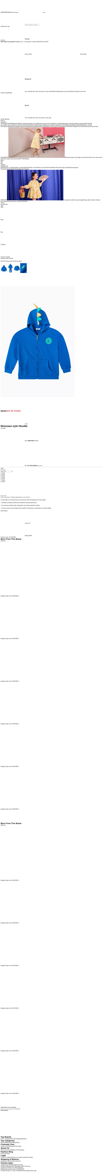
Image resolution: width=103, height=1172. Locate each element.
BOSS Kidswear (23, 123)
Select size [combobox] (3, 471)
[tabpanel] (51, 504)
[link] (42, 41)
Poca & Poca (42, 167)
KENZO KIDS (33, 125)
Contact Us (4, 1146)
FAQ (8, 1146)
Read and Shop (5, 1153)
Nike (9, 126)
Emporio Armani (68, 123)
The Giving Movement (62, 126)
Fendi (74, 123)
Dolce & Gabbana (58, 123)
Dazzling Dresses (6, 169)
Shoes (17, 1142)
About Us (3, 1150)
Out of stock (3, 495)
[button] (3, 40)
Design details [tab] (15, 497)
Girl (2, 166)
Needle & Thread (87, 125)
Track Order (18, 1146)
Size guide (3, 470)
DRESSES (4, 200)
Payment (12, 1146)
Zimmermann (94, 126)
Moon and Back (20, 167)
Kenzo (13, 1138)
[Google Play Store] (17, 1164)
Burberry (40, 123)
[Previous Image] (13, 279)
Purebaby (26, 126)
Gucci (2, 125)
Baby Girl (5, 166)
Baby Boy (9, 1142)
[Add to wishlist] (18, 490)
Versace (88, 126)
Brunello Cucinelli (33, 123)
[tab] (4, 268)
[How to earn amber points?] (13, 447)
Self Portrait (32, 126)
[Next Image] (13, 403)
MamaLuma (48, 125)
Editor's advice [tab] (4, 497)
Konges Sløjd (41, 125)
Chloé (51, 123)
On (12, 126)
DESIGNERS (4, 157)
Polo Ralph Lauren (18, 126)
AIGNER (10, 123)
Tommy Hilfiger (73, 126)
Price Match (29, 1157)
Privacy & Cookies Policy (19, 1157)
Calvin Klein (46, 123)
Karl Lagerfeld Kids (19, 125)
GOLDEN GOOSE (87, 123)
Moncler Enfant (62, 125)
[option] (51, 473)
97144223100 (20, 1169)
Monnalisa (70, 125)
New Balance (4, 126)
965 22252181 (19, 1167)
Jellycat (27, 125)
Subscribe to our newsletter (8, 1107)
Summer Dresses (24, 169)
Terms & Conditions (6, 1157)
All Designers (4, 123)
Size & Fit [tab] (9, 497)
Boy (15, 1142)
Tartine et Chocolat (51, 126)
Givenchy (79, 123)
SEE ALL (3, 541)
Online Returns (16, 1161)
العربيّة (43, 12)
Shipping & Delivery (6, 1161)
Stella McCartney (41, 126)
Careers (8, 1150)
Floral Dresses (15, 169)
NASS (80, 125)
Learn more (39, 465)
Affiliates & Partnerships (17, 1150)
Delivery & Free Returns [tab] (24, 497)
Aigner (20, 1138)
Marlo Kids (55, 125)
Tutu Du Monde (81, 126)
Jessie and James (9, 125)
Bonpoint (16, 123)
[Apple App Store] (6, 1164)
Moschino (75, 125)
